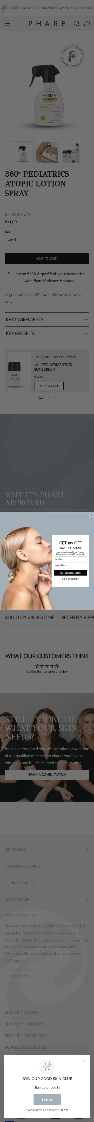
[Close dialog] (91, 515)
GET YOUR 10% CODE (70, 573)
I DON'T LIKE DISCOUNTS (70, 579)
